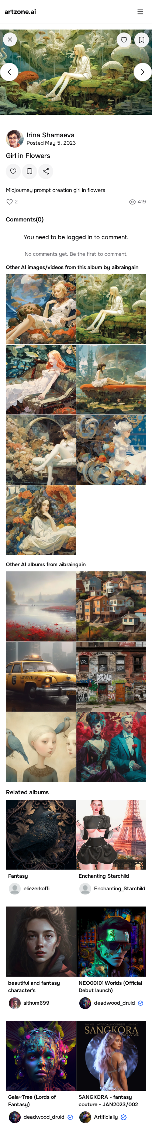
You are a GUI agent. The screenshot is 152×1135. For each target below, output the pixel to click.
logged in (79, 237)
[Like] (124, 39)
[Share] (45, 171)
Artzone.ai (20, 12)
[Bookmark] (141, 39)
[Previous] (9, 72)
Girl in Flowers (28, 156)
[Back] (10, 39)
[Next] (143, 72)
